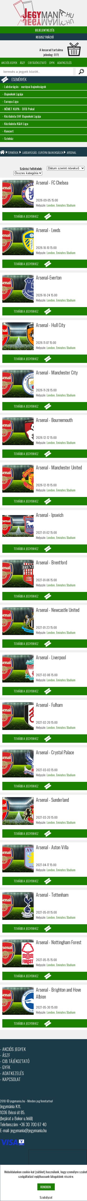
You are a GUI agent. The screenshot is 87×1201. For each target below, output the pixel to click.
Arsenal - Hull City (50, 324)
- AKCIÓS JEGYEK (13, 1049)
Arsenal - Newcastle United (57, 609)
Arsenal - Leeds (48, 229)
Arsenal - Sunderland (52, 799)
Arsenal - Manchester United (59, 467)
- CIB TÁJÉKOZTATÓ (14, 1061)
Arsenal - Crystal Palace (55, 752)
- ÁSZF (5, 1055)
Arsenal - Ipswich (49, 514)
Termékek (12, 152)
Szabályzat (46, 1197)
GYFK (52, 63)
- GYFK (5, 1067)
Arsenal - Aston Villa (52, 847)
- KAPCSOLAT (10, 1079)
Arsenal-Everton (48, 277)
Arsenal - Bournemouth (54, 419)
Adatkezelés (64, 63)
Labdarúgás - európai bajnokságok (43, 152)
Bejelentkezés (44, 30)
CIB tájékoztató (37, 63)
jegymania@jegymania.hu (28, 1130)
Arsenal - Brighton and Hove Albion (58, 993)
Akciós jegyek (9, 63)
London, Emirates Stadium (61, 205)
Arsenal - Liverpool (51, 657)
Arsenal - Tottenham (52, 894)
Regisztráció (45, 37)
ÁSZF (22, 63)
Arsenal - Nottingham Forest (58, 942)
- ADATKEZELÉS (12, 1073)
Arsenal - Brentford (51, 562)
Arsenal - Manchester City (57, 372)
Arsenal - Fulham (49, 704)
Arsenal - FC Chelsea (52, 182)
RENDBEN (45, 1187)
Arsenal (71, 152)
